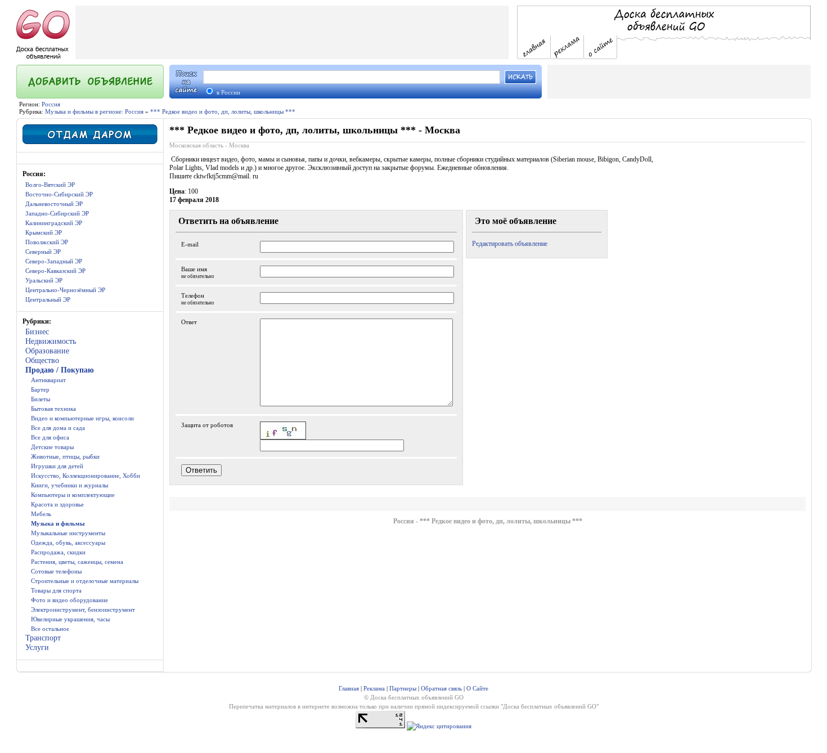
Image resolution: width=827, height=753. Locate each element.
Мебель (41, 513)
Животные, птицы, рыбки (65, 456)
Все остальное (50, 628)
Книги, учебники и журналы (69, 485)
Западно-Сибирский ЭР (57, 213)
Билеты (40, 399)
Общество (42, 360)
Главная (349, 688)
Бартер (40, 389)
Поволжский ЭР (46, 242)
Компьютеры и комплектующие (73, 494)
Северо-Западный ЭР (53, 261)
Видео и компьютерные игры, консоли (82, 418)
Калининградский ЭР (53, 222)
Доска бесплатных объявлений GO (549, 706)
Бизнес (37, 332)
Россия (51, 104)
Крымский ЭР (43, 232)
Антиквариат (48, 379)
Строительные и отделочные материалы (84, 580)
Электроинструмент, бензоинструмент (83, 609)
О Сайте (477, 688)
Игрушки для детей (57, 466)
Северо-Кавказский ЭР (55, 270)
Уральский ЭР (43, 280)
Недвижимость (50, 341)
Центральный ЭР (47, 299)
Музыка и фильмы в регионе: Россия (94, 111)
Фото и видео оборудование (69, 600)
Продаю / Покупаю (59, 370)
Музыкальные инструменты (68, 533)
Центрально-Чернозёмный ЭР (65, 289)
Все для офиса (50, 437)
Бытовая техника (53, 408)
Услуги (37, 647)
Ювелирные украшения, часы (70, 619)
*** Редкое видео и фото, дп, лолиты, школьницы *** (222, 111)
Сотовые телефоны (56, 571)
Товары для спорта (56, 590)
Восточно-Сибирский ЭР (59, 194)
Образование (47, 351)
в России (227, 92)
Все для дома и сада (58, 427)
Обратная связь (441, 688)
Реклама (374, 688)
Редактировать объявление (509, 244)
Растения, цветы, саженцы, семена (77, 561)
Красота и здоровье (57, 504)
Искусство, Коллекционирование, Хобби (85, 475)
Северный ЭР (43, 251)
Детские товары (52, 446)
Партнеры (402, 688)
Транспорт (43, 638)
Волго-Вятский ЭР (50, 184)
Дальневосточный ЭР (54, 203)
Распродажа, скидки (58, 552)
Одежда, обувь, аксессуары (68, 542)
